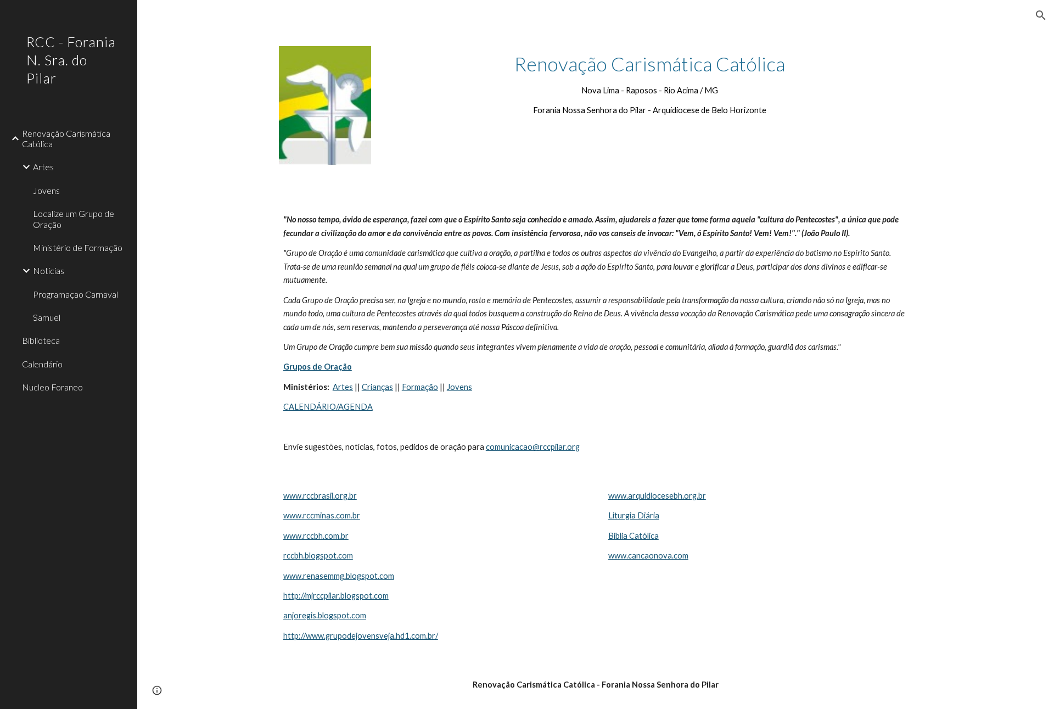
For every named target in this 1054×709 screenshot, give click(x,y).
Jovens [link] (46, 190)
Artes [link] (43, 166)
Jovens (459, 387)
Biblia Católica (633, 535)
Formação (420, 387)
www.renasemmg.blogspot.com (338, 575)
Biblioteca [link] (41, 340)
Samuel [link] (46, 317)
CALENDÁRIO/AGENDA (328, 406)
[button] (1041, 15)
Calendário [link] (42, 364)
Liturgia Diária (633, 515)
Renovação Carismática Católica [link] (66, 138)
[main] (649, 84)
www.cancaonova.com (648, 555)
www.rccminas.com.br (321, 515)
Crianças (377, 387)
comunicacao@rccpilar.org (533, 446)
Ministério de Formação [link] (77, 247)
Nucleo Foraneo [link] (52, 387)
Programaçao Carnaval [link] (75, 294)
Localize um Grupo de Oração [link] (73, 218)
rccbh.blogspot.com (318, 555)
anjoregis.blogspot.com (324, 615)
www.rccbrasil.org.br (320, 495)
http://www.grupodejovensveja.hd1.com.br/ (360, 635)
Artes (343, 387)
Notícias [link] (48, 270)
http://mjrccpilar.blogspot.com (336, 595)
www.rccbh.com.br (316, 535)
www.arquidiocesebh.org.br (657, 495)
